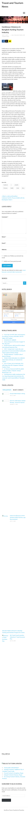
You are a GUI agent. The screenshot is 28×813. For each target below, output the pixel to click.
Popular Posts (7, 390)
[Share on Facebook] (3, 41)
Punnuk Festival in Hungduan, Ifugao (13, 773)
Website (4, 249)
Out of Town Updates (14, 763)
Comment (5, 217)
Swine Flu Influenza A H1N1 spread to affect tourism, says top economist (18, 517)
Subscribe (6, 800)
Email (4, 243)
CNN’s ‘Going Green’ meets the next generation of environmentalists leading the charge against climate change (14, 350)
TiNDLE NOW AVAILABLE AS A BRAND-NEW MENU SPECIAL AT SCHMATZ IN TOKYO (13, 359)
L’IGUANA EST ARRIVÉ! (10, 340)
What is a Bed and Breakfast (10, 196)
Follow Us (6, 754)
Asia (12, 35)
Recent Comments (18, 390)
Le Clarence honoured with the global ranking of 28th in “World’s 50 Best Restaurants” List (13, 370)
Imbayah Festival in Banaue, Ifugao (13, 775)
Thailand (16, 35)
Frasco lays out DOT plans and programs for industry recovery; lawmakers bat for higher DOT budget (13, 336)
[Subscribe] (9, 41)
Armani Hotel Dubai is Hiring (17, 393)
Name (4, 237)
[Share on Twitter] (6, 41)
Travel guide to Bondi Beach (11, 767)
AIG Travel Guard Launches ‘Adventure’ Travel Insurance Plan (17, 637)
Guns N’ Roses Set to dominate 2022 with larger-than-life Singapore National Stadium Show (12, 365)
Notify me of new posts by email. (12, 261)
